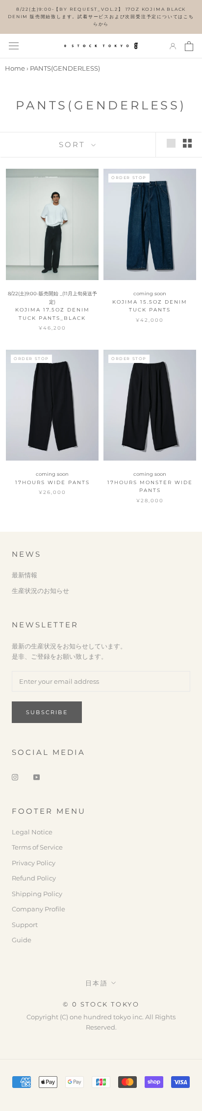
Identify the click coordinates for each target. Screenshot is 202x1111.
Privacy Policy (33, 863)
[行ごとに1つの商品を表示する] (171, 143)
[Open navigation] (14, 46)
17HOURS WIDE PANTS (52, 482)
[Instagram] (15, 777)
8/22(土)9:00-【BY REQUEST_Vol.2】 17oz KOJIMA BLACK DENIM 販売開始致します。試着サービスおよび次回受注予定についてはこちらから (101, 16)
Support (25, 925)
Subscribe (47, 712)
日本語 (96, 983)
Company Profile (38, 909)
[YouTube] (36, 777)
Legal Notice (32, 832)
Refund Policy (34, 878)
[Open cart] (189, 46)
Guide (21, 940)
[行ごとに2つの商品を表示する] (187, 143)
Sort (74, 144)
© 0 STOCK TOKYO (101, 1004)
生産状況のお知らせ (40, 590)
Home (15, 68)
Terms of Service (37, 847)
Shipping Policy (37, 894)
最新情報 (24, 575)
